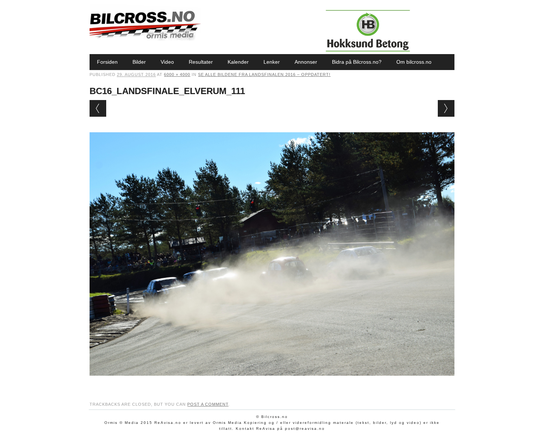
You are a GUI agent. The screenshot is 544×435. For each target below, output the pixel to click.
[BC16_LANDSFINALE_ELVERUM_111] (272, 383)
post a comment (207, 404)
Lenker (271, 62)
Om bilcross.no (413, 62)
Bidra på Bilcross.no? (357, 62)
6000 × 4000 (177, 74)
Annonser (306, 62)
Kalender (238, 62)
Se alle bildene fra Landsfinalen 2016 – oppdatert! (264, 74)
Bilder (139, 62)
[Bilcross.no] (145, 39)
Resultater (201, 62)
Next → (446, 108)
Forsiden (107, 62)
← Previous (98, 108)
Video (167, 62)
